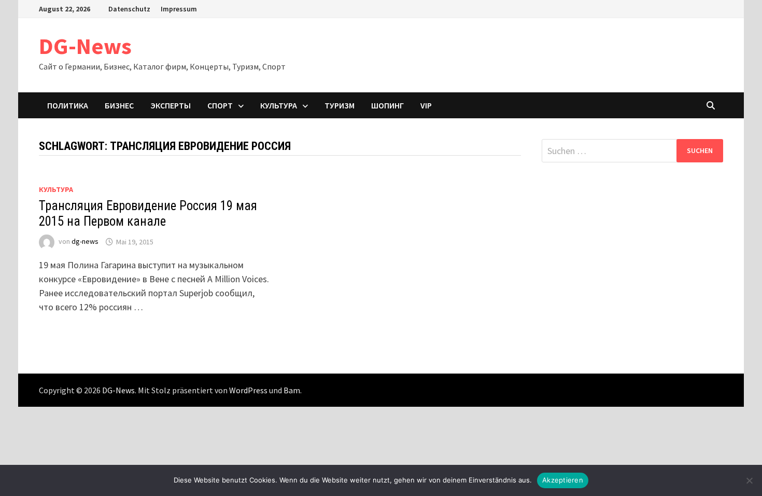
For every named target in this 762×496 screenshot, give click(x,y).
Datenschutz (129, 8)
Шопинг (387, 105)
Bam (292, 390)
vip (426, 105)
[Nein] (749, 480)
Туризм (339, 105)
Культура (278, 105)
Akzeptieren (562, 480)
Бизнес (119, 105)
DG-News (85, 46)
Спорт (220, 105)
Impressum (179, 8)
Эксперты (170, 105)
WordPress (248, 390)
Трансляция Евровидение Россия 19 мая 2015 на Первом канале (148, 213)
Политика (67, 105)
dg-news (85, 241)
